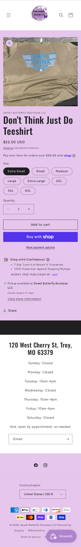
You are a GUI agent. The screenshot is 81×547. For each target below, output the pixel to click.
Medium (62, 171)
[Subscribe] (67, 439)
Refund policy (36, 530)
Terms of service (31, 537)
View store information (24, 299)
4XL (28, 191)
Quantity (9, 200)
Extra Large (36, 181)
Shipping (8, 147)
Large (12, 181)
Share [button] (12, 310)
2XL (59, 181)
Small (40, 171)
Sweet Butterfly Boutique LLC (38, 525)
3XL (11, 191)
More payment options (40, 247)
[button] (8, 15)
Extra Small (16, 171)
